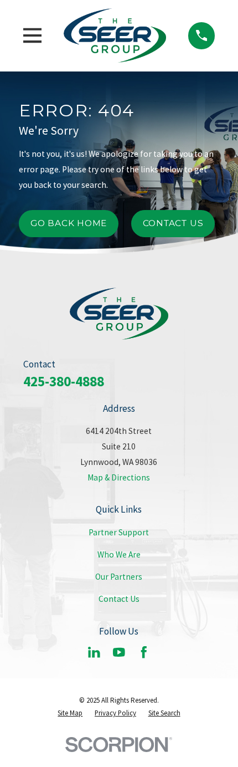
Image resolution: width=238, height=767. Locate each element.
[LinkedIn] (94, 652)
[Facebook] (144, 652)
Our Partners (118, 576)
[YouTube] (119, 652)
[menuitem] (70, 713)
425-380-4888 (63, 381)
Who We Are (119, 554)
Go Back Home (68, 223)
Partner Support (119, 532)
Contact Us (173, 223)
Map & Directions (118, 477)
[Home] (115, 35)
